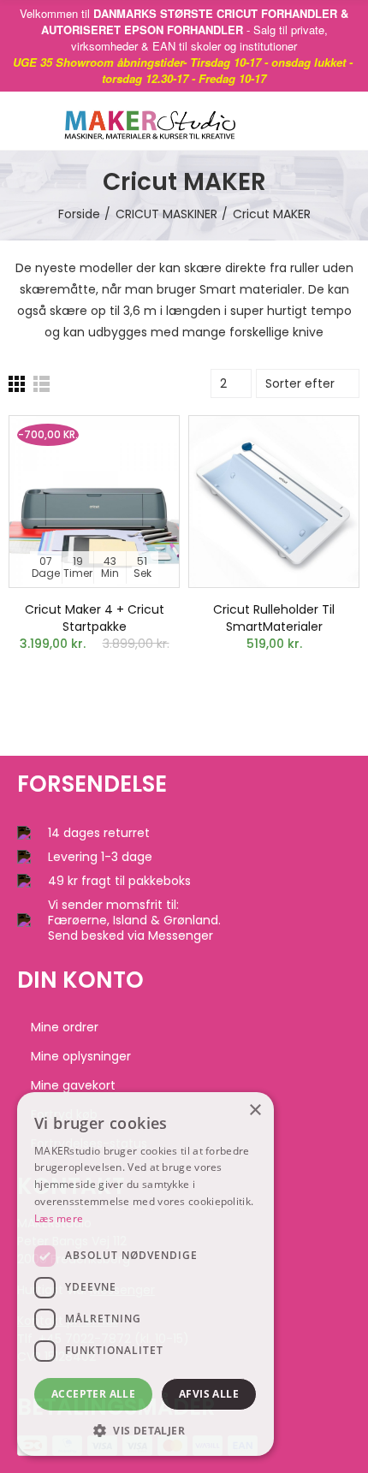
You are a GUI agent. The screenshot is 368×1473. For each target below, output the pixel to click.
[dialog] (145, 1274)
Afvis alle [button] (209, 1394)
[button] (145, 1430)
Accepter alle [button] (93, 1394)
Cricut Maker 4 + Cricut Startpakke (94, 618)
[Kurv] (324, 120)
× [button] (254, 1110)
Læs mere (58, 1218)
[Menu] (25, 120)
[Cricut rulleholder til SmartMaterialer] (273, 501)
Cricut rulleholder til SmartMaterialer (274, 618)
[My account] (350, 120)
